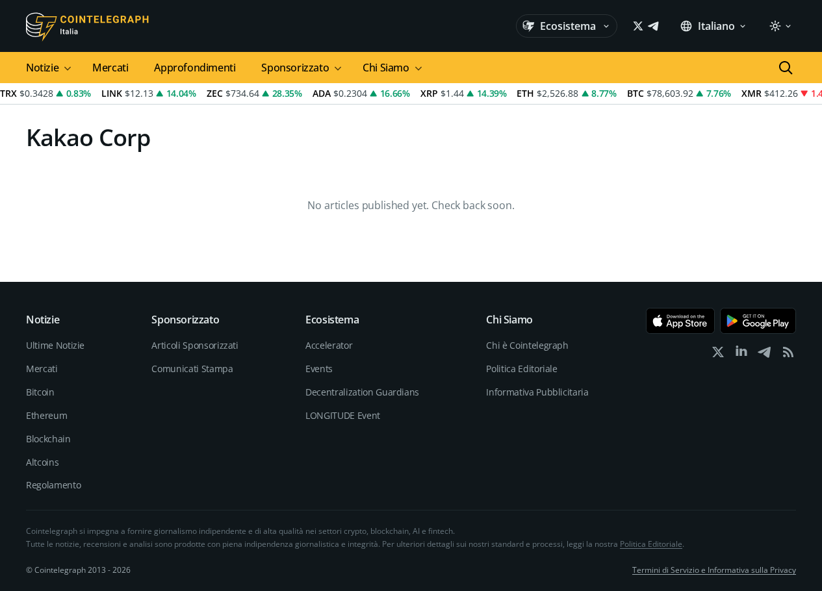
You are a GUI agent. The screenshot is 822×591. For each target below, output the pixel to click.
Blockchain (48, 439)
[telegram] (765, 355)
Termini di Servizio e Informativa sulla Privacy (714, 569)
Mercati (110, 67)
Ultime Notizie (55, 345)
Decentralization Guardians (362, 392)
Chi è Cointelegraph (527, 345)
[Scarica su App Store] (680, 321)
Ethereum (46, 415)
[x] (718, 355)
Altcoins (42, 462)
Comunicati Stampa (192, 368)
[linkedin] (741, 355)
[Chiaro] (780, 26)
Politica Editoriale (521, 368)
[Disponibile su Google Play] (758, 321)
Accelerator (328, 345)
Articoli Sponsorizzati (194, 345)
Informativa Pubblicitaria (537, 392)
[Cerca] (785, 67)
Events (319, 368)
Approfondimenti (194, 67)
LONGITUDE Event (342, 415)
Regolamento (53, 485)
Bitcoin (40, 392)
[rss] (788, 355)
